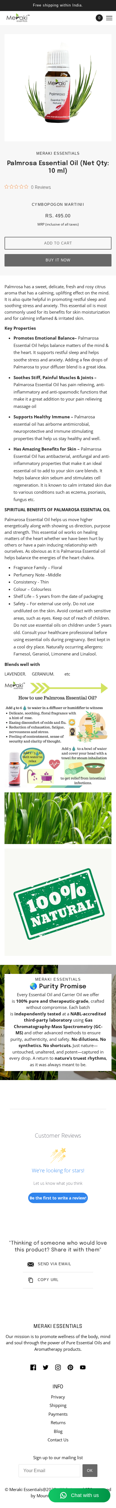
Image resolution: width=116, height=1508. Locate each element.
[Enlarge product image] (58, 87)
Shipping (58, 1405)
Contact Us (58, 1440)
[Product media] (58, 734)
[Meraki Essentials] (23, 18)
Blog (58, 1431)
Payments (58, 1414)
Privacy (58, 1397)
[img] (33, 1367)
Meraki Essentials (58, 153)
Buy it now (58, 260)
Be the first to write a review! (58, 1198)
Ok (90, 1470)
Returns (58, 1422)
